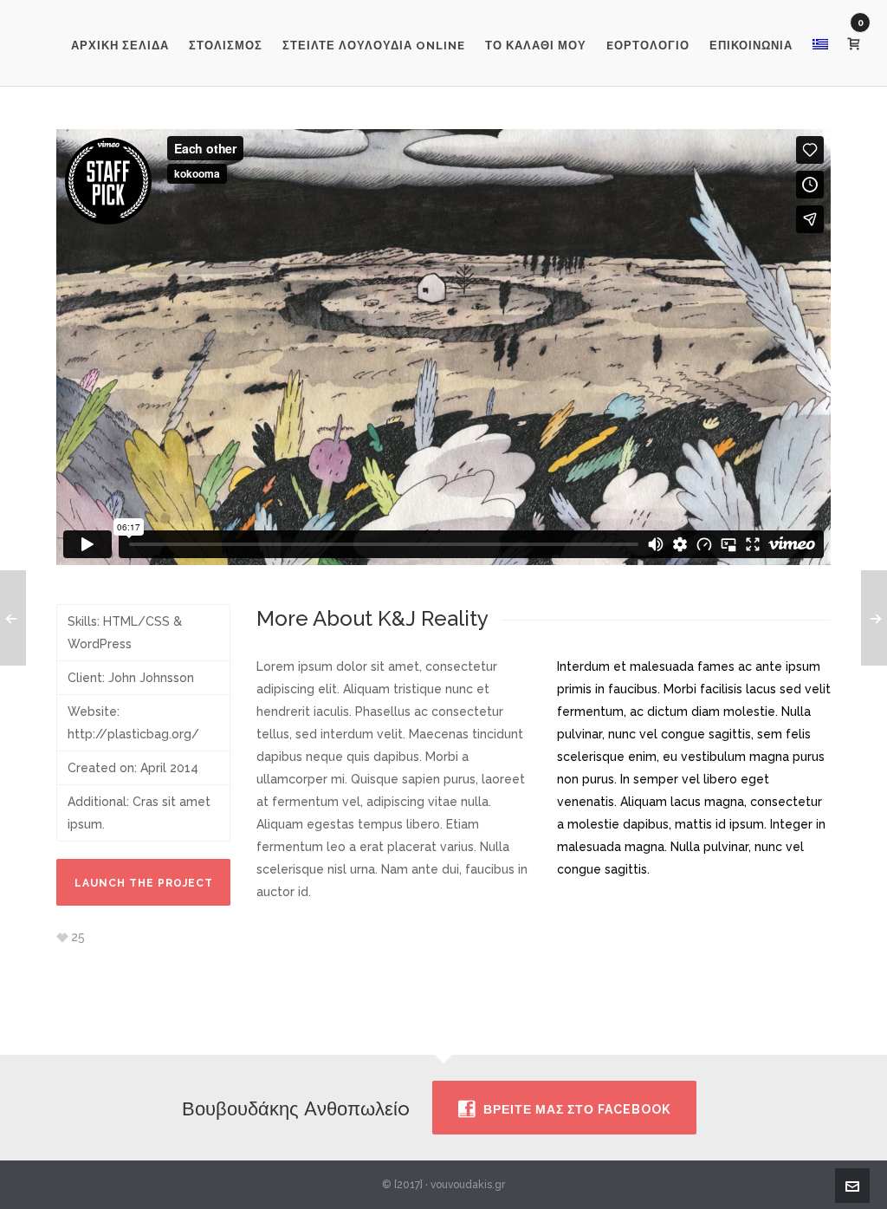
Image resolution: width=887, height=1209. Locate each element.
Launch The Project (143, 883)
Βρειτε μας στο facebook (576, 1109)
